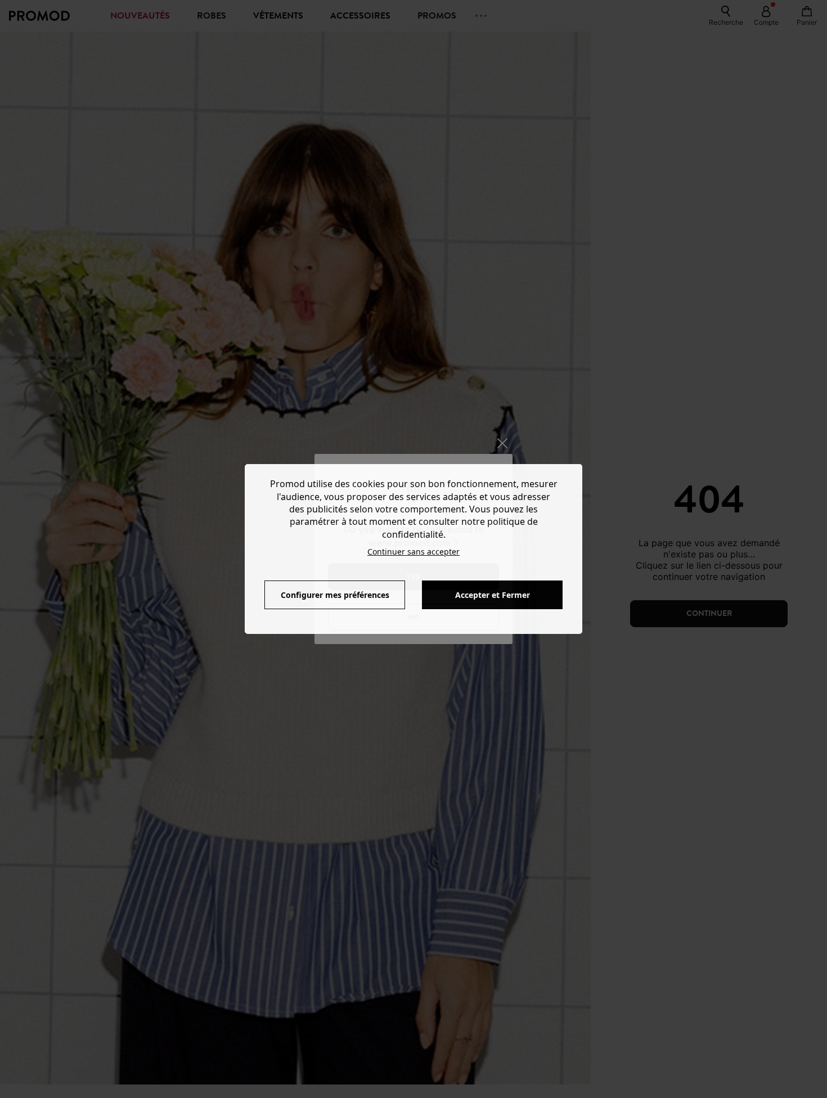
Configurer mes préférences (335, 595)
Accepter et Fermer (492, 595)
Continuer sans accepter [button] (413, 551)
